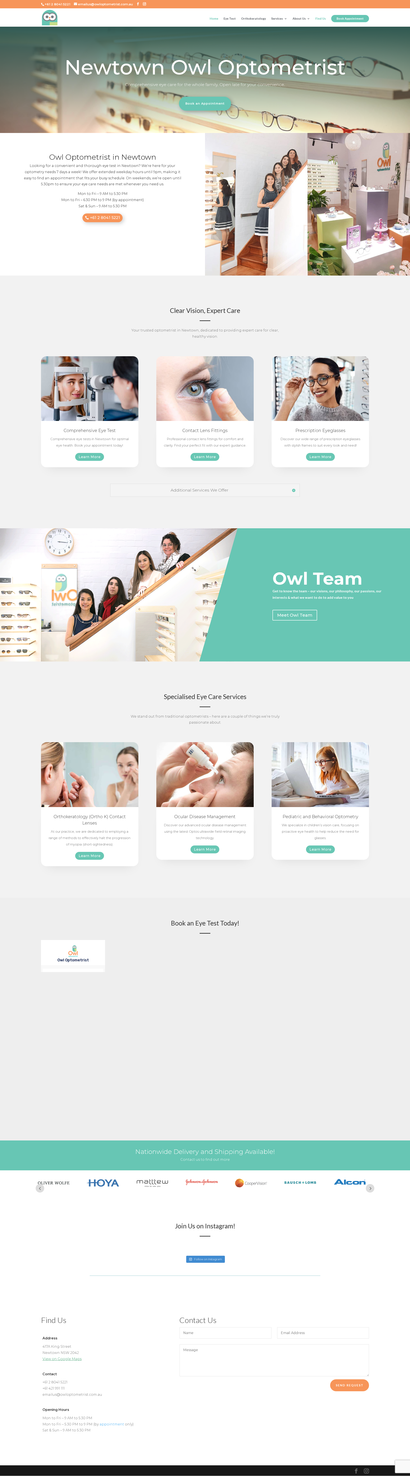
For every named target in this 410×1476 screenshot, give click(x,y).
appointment (112, 1424)
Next (370, 1188)
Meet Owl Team (294, 615)
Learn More (90, 457)
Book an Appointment (205, 103)
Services (277, 18)
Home (214, 18)
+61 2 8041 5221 (105, 217)
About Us (299, 18)
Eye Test (230, 18)
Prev (40, 1188)
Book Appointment (350, 18)
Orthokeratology (253, 18)
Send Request (349, 1385)
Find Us (320, 18)
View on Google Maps (62, 1359)
